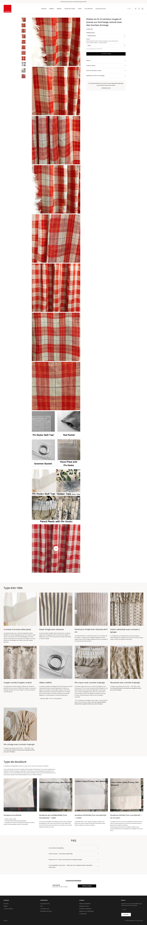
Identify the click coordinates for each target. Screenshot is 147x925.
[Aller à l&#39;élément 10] (23, 70)
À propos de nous (101, 8)
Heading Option (90, 32)
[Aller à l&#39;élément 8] (23, 58)
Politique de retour (84, 906)
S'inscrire (126, 914)
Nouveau (43, 8)
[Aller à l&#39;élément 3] (23, 31)
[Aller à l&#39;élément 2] (23, 25)
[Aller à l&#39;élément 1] (23, 20)
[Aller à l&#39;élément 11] (23, 76)
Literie (80, 8)
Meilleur (51, 8)
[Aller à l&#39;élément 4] (23, 36)
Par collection (89, 8)
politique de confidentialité (86, 911)
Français (129, 8)
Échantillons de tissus (46, 911)
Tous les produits (8, 908)
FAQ (41, 906)
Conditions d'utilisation (85, 908)
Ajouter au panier (106, 54)
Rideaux (59, 8)
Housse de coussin (69, 8)
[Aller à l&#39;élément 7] (23, 53)
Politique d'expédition (85, 903)
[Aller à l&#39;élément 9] (23, 64)
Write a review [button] (87, 886)
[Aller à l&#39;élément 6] (23, 47)
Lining (87, 39)
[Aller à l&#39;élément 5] (23, 42)
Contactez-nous (106, 88)
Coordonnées (83, 914)
